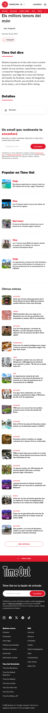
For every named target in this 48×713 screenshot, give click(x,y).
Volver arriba (26, 559)
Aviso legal (7, 641)
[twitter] (16, 617)
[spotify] (22, 617)
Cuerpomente (33, 658)
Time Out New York (10, 688)
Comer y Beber (24, 11)
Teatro (40, 11)
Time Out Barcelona (10, 668)
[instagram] (4, 617)
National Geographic (35, 649)
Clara (29, 654)
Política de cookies (10, 649)
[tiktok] (29, 617)
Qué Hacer (13, 11)
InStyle (30, 645)
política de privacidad (14, 155)
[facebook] (10, 617)
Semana (31, 637)
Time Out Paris (8, 692)
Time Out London (9, 683)
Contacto (6, 632)
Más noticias (24, 544)
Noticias (4, 11)
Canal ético (7, 654)
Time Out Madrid (9, 679)
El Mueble (31, 641)
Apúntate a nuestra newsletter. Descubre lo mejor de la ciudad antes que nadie (22, 139)
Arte (33, 11)
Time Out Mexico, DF (10, 696)
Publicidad (7, 637)
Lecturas (31, 632)
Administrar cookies (10, 658)
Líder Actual (32, 662)
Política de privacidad (11, 645)
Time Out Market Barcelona (9, 674)
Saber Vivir (32, 666)
